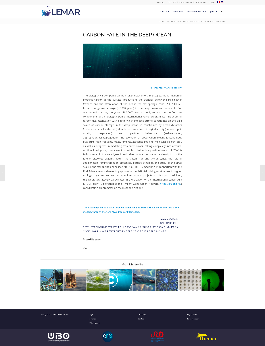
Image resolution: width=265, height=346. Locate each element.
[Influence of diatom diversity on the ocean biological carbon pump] (2, 173)
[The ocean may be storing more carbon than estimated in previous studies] (120, 280)
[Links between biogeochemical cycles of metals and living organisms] (74, 280)
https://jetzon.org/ (170, 183)
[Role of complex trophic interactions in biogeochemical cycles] (262, 173)
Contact (141, 319)
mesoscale (158, 227)
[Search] (222, 11)
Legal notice (192, 314)
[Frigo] (213, 280)
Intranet (92, 319)
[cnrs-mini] (108, 337)
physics (101, 231)
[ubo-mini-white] (59, 337)
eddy (86, 227)
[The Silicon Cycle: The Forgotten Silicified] (167, 280)
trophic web (158, 231)
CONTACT (172, 2)
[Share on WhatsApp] (84, 248)
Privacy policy (193, 319)
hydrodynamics (131, 227)
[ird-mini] (157, 337)
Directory (160, 2)
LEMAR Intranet (185, 2)
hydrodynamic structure (105, 227)
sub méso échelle (139, 231)
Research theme (117, 231)
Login (212, 2)
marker (146, 227)
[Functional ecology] (51, 280)
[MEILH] (143, 280)
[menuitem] (160, 2)
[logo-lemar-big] (61, 11)
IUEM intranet (94, 323)
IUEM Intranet (200, 2)
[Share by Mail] (86, 248)
